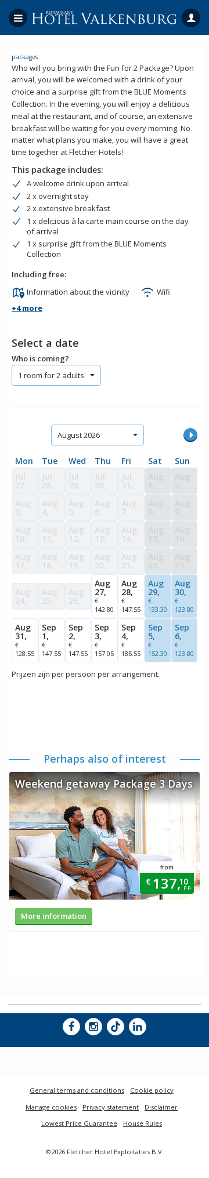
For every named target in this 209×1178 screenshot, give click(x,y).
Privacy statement (110, 1107)
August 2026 (78, 435)
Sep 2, (78, 640)
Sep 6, (184, 640)
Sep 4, (130, 640)
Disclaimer (161, 1107)
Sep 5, (157, 640)
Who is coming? (40, 358)
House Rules (142, 1123)
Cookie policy (152, 1090)
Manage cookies (51, 1107)
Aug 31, (24, 640)
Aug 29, (157, 596)
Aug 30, (184, 596)
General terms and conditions (77, 1090)
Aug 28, (130, 596)
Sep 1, (51, 640)
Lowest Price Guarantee (79, 1123)
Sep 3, (104, 640)
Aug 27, (104, 596)
